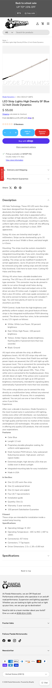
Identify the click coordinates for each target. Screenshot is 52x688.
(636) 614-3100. (24, 613)
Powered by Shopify (27, 682)
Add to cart (27, 132)
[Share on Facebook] (15, 187)
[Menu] (48, 23)
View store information (14, 160)
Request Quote (42, 132)
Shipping (5, 114)
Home (4, 40)
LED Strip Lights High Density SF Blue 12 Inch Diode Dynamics (23, 42)
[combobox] (26, 32)
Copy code (31, 13)
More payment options (26, 147)
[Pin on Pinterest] (20, 187)
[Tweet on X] (10, 187)
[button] (42, 23)
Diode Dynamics (8, 97)
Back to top (26, 571)
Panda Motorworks (14, 682)
